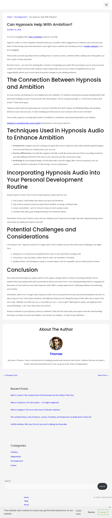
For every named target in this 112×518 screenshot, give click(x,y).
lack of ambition (35, 37)
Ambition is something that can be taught (23, 123)
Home (26, 497)
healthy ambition (91, 46)
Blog (26, 501)
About (26, 504)
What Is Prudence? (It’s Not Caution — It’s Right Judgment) (35, 402)
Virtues (14, 465)
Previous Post (10, 375)
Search (8, 481)
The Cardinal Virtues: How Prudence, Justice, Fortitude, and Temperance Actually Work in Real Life (51, 417)
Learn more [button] (78, 512)
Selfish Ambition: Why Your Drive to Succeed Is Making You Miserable (39, 424)
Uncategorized (17, 461)
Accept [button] (103, 512)
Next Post (103, 375)
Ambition (14, 452)
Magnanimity (16, 456)
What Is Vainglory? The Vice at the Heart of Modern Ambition (35, 410)
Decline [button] (91, 512)
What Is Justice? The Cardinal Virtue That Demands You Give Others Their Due (42, 395)
